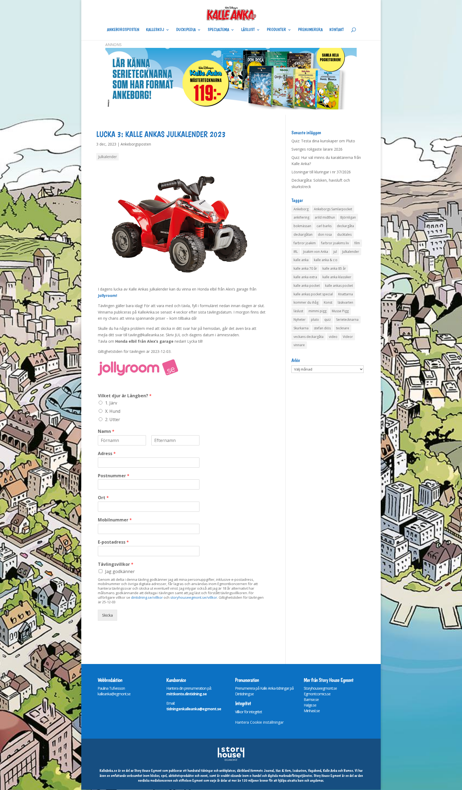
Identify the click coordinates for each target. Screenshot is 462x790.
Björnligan (348, 217)
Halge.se (310, 705)
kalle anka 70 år (305, 268)
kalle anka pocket (307, 285)
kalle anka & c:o (325, 260)
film (357, 243)
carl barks (324, 226)
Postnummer (113, 476)
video (333, 336)
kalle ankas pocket (339, 285)
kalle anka (301, 260)
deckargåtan (303, 234)
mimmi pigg (317, 311)
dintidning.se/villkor (147, 597)
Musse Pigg (340, 311)
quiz (327, 319)
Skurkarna (301, 328)
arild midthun (325, 217)
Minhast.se (312, 710)
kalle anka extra (305, 277)
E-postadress (113, 542)
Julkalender (107, 156)
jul (335, 251)
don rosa (325, 234)
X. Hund (112, 411)
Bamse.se (311, 699)
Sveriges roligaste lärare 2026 (316, 149)
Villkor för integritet (248, 711)
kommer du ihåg (306, 302)
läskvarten (345, 302)
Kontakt (336, 30)
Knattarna (345, 294)
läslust (298, 311)
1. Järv (111, 403)
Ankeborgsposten (123, 30)
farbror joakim (305, 243)
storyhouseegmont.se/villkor (193, 597)
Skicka (107, 615)
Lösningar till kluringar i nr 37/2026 (321, 171)
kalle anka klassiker (336, 277)
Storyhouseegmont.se (320, 688)
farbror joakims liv (335, 243)
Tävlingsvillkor (115, 564)
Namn (106, 431)
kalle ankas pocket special (313, 294)
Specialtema (218, 30)
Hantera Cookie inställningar (259, 722)
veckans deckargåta (309, 336)
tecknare (342, 328)
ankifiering (301, 217)
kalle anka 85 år (334, 268)
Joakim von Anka (315, 251)
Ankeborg (301, 209)
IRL (296, 251)
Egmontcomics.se (317, 693)
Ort (103, 498)
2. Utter (112, 419)
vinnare (299, 345)
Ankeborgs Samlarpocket (333, 209)
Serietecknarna (347, 319)
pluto (315, 319)
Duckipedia (186, 30)
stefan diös (322, 328)
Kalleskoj (155, 30)
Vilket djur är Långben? (125, 396)
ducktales (344, 234)
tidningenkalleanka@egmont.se (193, 708)
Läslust (248, 30)
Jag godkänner (120, 571)
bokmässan (302, 226)
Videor (348, 336)
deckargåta (345, 226)
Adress (107, 453)
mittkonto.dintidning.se (186, 693)
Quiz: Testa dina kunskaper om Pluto (323, 140)
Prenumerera (310, 30)
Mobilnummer (115, 520)
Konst (328, 302)
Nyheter (300, 319)
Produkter (276, 30)
